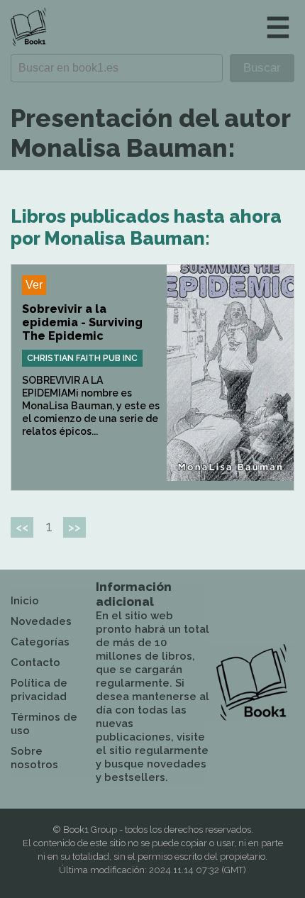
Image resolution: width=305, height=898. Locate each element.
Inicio (25, 600)
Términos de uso (44, 724)
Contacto (35, 662)
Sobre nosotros (34, 758)
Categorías (40, 642)
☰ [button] (278, 27)
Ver (34, 285)
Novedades (41, 621)
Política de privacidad (39, 690)
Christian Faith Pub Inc (82, 358)
